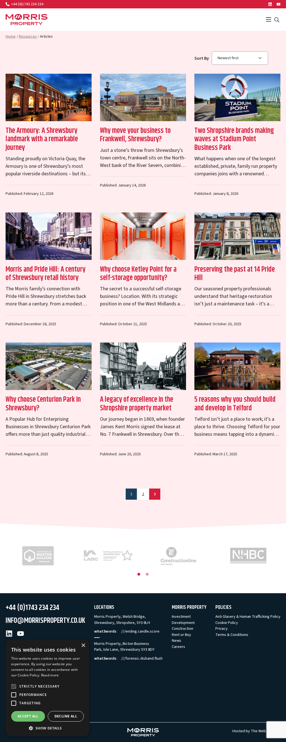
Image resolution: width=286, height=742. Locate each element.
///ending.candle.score (140, 631)
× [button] (83, 645)
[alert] (47, 688)
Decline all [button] (65, 716)
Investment (181, 616)
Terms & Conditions (231, 635)
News (176, 640)
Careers (178, 647)
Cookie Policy (226, 623)
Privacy (221, 628)
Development (183, 623)
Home (11, 36)
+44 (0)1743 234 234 (27, 4)
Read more (50, 675)
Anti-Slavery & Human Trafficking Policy (247, 616)
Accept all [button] (28, 716)
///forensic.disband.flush (142, 658)
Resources (28, 36)
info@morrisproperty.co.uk (45, 620)
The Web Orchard (265, 731)
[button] (47, 728)
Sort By (201, 58)
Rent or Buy (181, 635)
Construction (182, 628)
